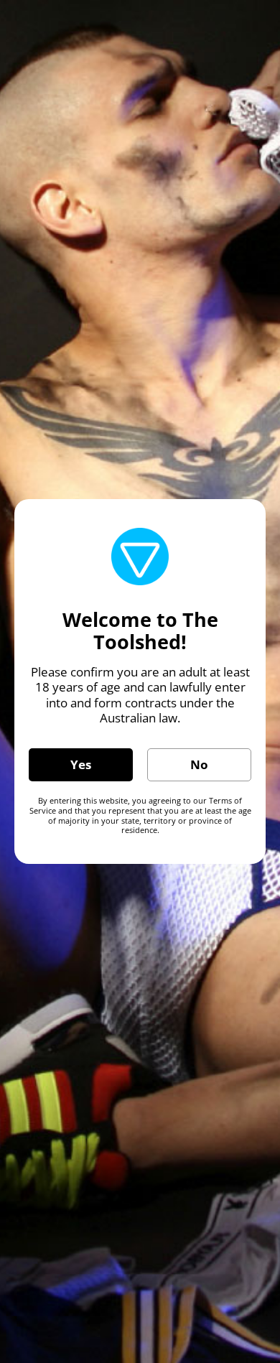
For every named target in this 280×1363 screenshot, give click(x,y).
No (199, 764)
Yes (80, 764)
